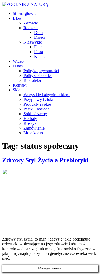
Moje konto (33, 133)
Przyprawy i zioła (38, 99)
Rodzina (30, 27)
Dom (38, 32)
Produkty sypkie (37, 104)
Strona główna (25, 13)
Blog (17, 18)
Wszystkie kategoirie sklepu (46, 94)
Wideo (18, 61)
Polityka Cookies (37, 75)
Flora (38, 51)
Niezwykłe (32, 42)
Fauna (39, 47)
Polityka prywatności (41, 70)
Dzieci (39, 37)
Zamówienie (34, 128)
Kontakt (19, 85)
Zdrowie (30, 23)
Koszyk (30, 123)
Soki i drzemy (35, 114)
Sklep (17, 90)
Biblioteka (32, 80)
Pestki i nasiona (36, 109)
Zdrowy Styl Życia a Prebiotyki (45, 160)
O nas (18, 66)
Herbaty (30, 118)
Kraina (40, 56)
